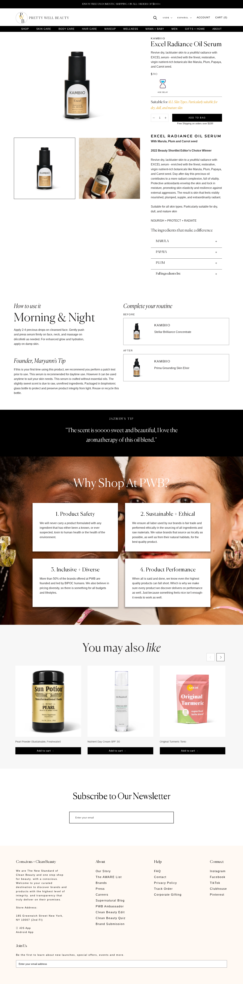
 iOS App (23, 928)
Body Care (67, 28)
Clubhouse (218, 888)
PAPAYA (161, 252)
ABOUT (217, 28)
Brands (101, 882)
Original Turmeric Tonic (173, 741)
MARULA (162, 241)
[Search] (155, 17)
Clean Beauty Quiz (111, 918)
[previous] (211, 657)
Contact (160, 877)
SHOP (25, 28)
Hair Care (89, 28)
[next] (220, 657)
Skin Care (43, 28)
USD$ (166, 18)
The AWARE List (109, 877)
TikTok (215, 882)
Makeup (110, 28)
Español (183, 18)
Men (174, 28)
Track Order (163, 888)
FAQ (157, 871)
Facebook (217, 877)
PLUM (160, 262)
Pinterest (217, 894)
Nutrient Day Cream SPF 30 (104, 741)
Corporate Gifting (168, 894)
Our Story (103, 871)
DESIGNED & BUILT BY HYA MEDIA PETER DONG (49, 978)
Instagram (218, 871)
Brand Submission (110, 923)
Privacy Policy (165, 882)
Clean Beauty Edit (110, 912)
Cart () (221, 17)
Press (100, 888)
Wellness (130, 28)
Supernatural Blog (110, 900)
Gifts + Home (195, 28)
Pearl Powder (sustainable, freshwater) (38, 741)
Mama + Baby (155, 28)
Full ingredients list (168, 273)
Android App (25, 932)
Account (203, 17)
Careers (102, 894)
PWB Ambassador (110, 906)
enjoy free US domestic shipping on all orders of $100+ (121, 4)
